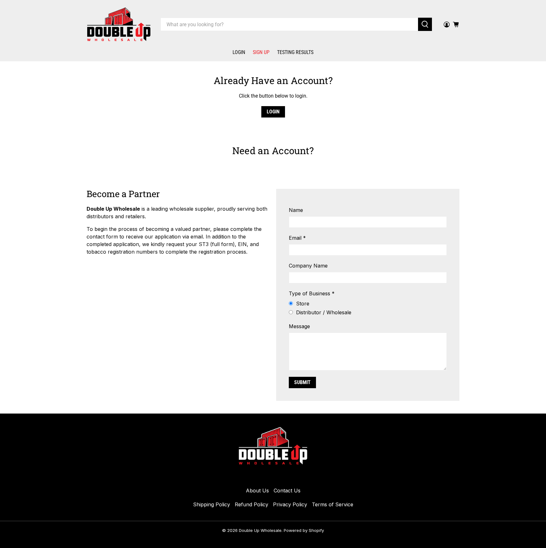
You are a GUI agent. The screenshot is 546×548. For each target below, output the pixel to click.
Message (299, 326)
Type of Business (312, 293)
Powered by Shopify (304, 530)
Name (296, 210)
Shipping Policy (211, 504)
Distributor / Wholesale (323, 312)
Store (302, 303)
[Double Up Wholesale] (118, 24)
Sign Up (261, 52)
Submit (302, 382)
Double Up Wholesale (260, 530)
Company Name (308, 265)
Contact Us (287, 490)
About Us (257, 490)
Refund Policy (251, 504)
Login (239, 52)
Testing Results (295, 52)
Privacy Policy (290, 504)
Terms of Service (332, 504)
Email (297, 238)
